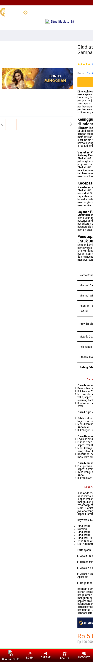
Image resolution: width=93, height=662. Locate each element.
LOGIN (30, 657)
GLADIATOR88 (11, 659)
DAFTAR (46, 657)
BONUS (64, 658)
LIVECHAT (84, 657)
